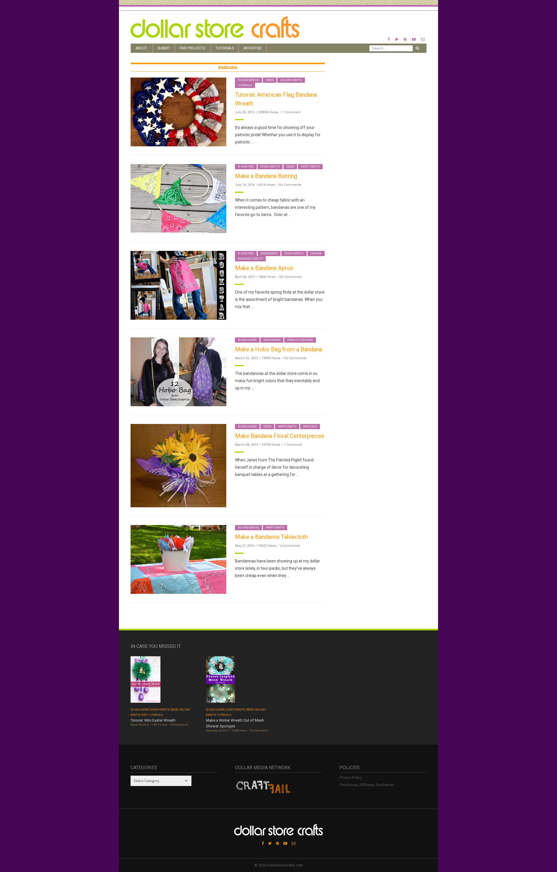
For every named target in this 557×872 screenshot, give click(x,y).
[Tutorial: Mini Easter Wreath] (145, 681)
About (141, 48)
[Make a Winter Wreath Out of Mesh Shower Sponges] (220, 681)
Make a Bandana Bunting (266, 175)
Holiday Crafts (291, 80)
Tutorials (225, 48)
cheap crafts (270, 166)
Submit (164, 48)
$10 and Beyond (248, 80)
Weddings (310, 426)
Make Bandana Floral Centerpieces (279, 435)
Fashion (316, 253)
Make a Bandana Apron (264, 268)
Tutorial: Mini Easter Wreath (153, 720)
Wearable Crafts (250, 258)
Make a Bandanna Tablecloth (271, 536)
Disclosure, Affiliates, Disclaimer (366, 785)
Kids (144, 714)
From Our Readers (300, 340)
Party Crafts (310, 166)
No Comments (290, 185)
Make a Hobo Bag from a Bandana (278, 349)
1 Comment (291, 112)
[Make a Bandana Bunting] (178, 198)
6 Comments (290, 546)
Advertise (252, 48)
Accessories (269, 253)
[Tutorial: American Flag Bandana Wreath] (178, 111)
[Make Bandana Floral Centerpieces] (178, 465)
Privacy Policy (350, 777)
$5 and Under (247, 340)
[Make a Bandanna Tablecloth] (178, 559)
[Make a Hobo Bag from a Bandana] (178, 371)
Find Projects (192, 48)
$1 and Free (246, 166)
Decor (270, 80)
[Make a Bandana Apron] (178, 285)
